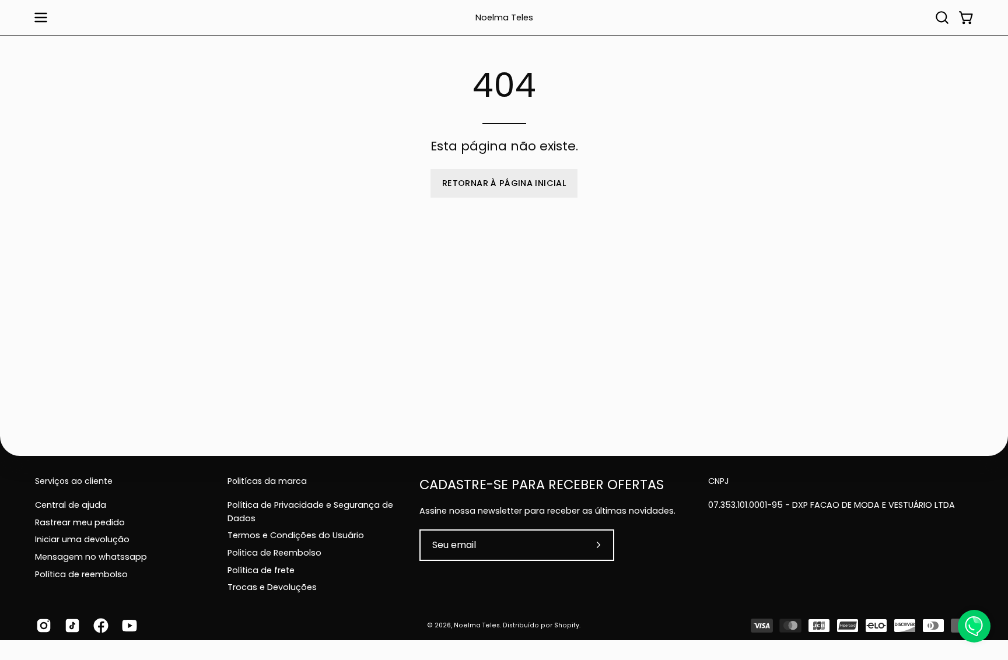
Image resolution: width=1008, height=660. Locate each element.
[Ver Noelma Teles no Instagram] (41, 625)
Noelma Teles (504, 17)
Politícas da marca (267, 481)
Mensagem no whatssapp (91, 557)
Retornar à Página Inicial (504, 183)
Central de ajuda (70, 505)
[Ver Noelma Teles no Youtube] (127, 625)
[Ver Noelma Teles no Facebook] (99, 625)
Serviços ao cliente (74, 481)
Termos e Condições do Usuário (296, 535)
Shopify (566, 625)
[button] (942, 17)
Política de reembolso (81, 574)
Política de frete (261, 569)
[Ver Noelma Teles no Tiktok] (70, 625)
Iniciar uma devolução (82, 539)
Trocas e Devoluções (272, 587)
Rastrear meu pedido (80, 522)
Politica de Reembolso (274, 552)
